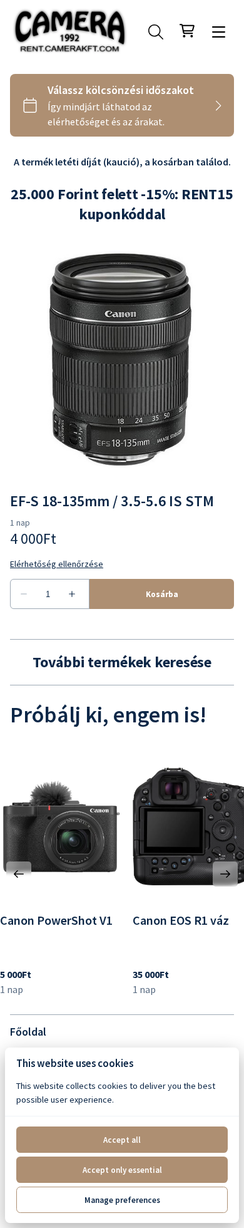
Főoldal (28, 1031)
